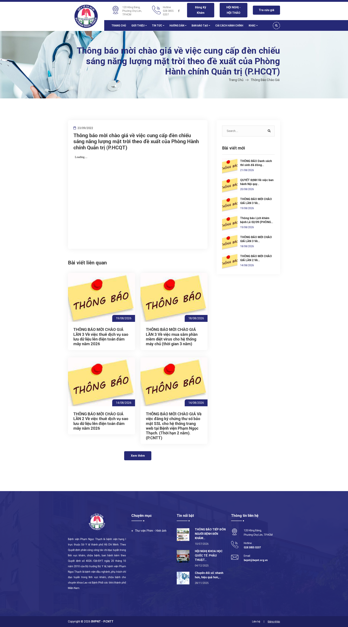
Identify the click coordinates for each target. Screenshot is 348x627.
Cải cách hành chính (229, 25)
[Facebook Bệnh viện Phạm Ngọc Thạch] (179, 11)
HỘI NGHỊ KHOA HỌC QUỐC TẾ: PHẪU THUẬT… (209, 555)
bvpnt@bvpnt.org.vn (256, 560)
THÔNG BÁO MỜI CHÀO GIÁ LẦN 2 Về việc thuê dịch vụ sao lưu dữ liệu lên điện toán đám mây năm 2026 (100, 421)
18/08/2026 (196, 318)
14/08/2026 (123, 402)
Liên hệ (256, 621)
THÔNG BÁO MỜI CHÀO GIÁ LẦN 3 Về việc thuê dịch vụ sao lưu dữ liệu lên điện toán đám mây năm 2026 (100, 336)
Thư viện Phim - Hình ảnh (150, 530)
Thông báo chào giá (265, 80)
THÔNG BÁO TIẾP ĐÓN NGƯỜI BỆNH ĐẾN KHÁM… (210, 534)
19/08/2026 (123, 318)
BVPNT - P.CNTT (101, 621)
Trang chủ (118, 25)
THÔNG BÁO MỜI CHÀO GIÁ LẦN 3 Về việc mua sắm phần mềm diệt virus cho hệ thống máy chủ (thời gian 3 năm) (172, 336)
